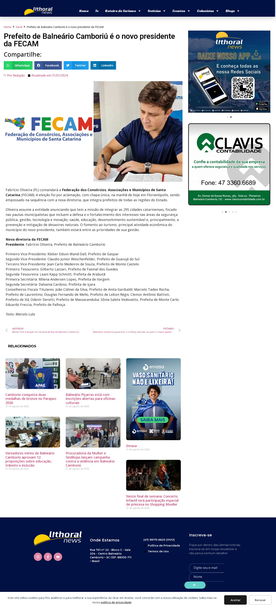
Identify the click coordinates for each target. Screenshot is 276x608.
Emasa (131, 446)
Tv (97, 11)
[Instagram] (38, 557)
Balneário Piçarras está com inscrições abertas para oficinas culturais (90, 398)
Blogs (230, 11)
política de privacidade (116, 602)
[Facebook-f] (48, 557)
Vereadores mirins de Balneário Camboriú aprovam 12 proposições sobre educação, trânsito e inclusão (29, 459)
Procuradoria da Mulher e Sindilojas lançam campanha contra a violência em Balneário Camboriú (90, 459)
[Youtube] (58, 557)
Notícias (154, 11)
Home (84, 11)
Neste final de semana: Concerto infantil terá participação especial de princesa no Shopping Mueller (152, 500)
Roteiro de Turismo (120, 11)
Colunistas (205, 11)
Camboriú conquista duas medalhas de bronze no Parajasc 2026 (31, 398)
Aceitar (236, 600)
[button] (18, 65)
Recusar (260, 600)
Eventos (179, 11)
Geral (19, 27)
